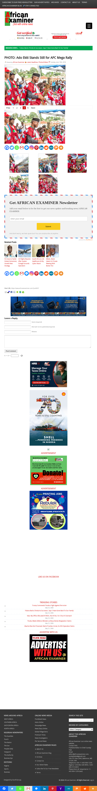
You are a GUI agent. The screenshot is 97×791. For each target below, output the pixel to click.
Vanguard (7, 752)
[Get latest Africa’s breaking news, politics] (16, 18)
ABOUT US (76, 2)
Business (7, 772)
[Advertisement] (42, 281)
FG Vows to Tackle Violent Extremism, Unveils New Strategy (10, 262)
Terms (84, 2)
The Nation (7, 742)
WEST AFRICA (8, 719)
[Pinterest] (36, 147)
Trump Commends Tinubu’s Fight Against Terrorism (49, 605)
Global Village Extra (41, 732)
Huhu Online (39, 722)
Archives (55, 2)
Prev (8, 108)
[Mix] (56, 147)
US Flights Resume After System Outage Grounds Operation (24, 262)
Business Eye (8, 758)
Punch (6, 739)
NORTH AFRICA (9, 728)
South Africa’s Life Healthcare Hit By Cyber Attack (38, 261)
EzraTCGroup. (16, 780)
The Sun (6, 745)
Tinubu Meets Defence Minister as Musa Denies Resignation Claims (49, 621)
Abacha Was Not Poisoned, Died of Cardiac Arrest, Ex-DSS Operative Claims (49, 626)
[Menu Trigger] (89, 26)
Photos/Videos (43, 62)
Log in (92, 780)
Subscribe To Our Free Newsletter (17, 2)
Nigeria (6, 766)
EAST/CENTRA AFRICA (11, 725)
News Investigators (41, 738)
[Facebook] (7, 147)
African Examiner (18, 62)
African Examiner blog (12, 6)
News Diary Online (41, 728)
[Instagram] (31, 147)
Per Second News (40, 741)
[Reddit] (46, 147)
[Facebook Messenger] (26, 147)
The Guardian (8, 736)
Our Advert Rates (41, 2)
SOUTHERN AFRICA (10, 722)
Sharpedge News (40, 725)
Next (33, 108)
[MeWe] (51, 147)
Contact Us (65, 2)
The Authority (8, 755)
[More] (61, 147)
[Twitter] (12, 147)
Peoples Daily (8, 749)
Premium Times (40, 735)
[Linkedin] (41, 147)
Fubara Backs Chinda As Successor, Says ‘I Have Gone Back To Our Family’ (43, 48)
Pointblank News (40, 719)
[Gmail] (21, 147)
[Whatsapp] (17, 147)
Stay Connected (32, 6)
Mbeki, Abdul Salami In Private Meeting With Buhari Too (51, 262)
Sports (6, 769)
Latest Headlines (32, 62)
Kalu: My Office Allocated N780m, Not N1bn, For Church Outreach (49, 616)
